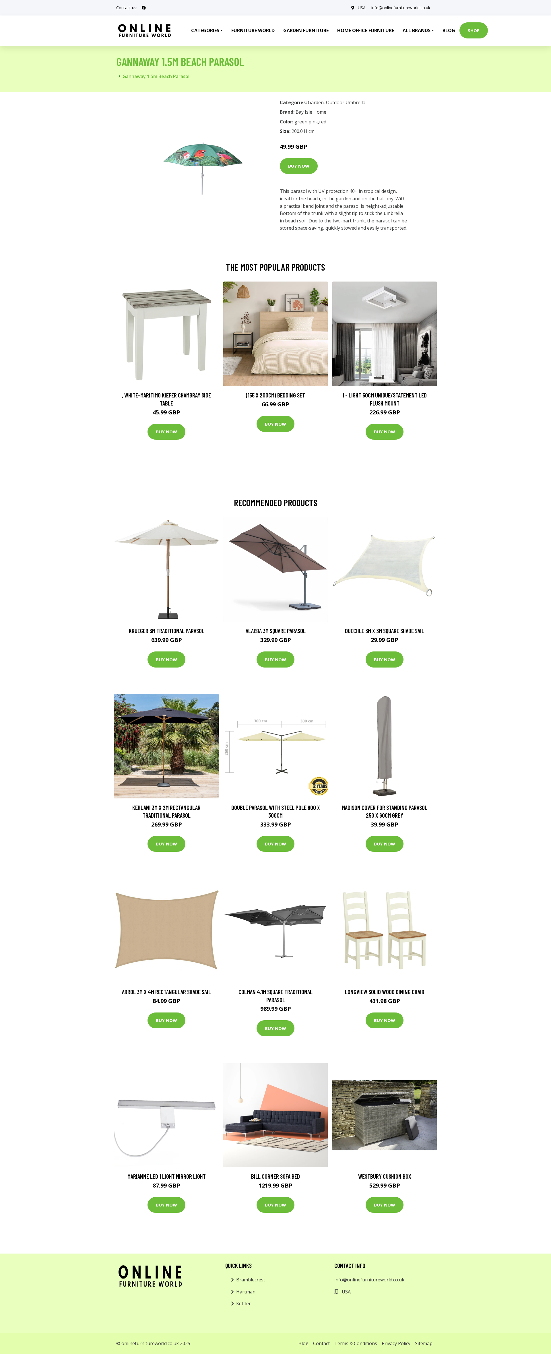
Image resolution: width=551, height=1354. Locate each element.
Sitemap (423, 1343)
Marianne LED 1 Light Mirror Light (166, 1176)
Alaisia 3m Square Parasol (276, 630)
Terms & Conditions (355, 1343)
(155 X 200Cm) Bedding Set (275, 395)
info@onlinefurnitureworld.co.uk (400, 7)
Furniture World (253, 30)
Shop (474, 30)
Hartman (245, 1292)
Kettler (243, 1303)
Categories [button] (205, 30)
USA (362, 7)
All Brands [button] (416, 30)
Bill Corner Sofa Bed (275, 1176)
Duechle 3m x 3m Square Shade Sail (384, 630)
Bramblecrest (250, 1280)
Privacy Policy (396, 1343)
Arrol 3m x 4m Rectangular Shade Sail (166, 991)
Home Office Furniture (365, 30)
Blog (449, 30)
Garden (316, 102)
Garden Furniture (306, 30)
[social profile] (143, 7)
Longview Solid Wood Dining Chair (384, 991)
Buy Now (298, 166)
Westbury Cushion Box (384, 1176)
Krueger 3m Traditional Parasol (166, 630)
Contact (321, 1343)
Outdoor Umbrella (345, 102)
